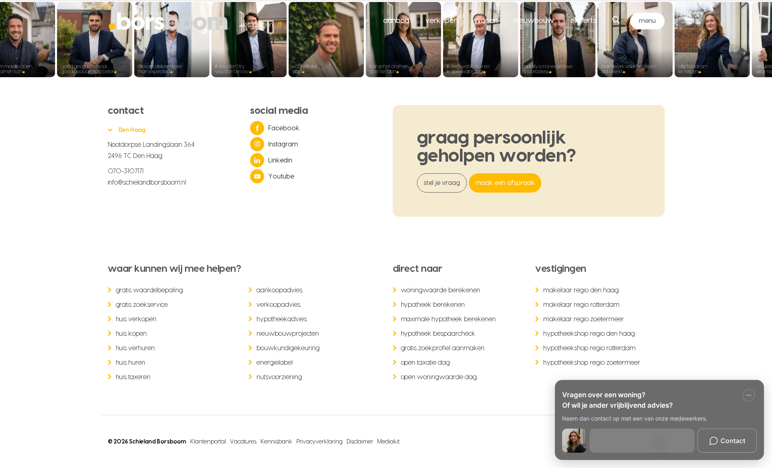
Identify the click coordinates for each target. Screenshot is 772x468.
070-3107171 (126, 171)
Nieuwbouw (534, 20)
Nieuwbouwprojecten (288, 333)
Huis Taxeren (133, 377)
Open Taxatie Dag (425, 362)
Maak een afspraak (505, 183)
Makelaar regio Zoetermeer (583, 319)
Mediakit (388, 442)
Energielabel (275, 362)
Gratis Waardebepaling (149, 290)
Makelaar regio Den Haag (581, 290)
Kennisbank (276, 442)
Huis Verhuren (135, 348)
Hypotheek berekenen (433, 305)
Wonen (486, 20)
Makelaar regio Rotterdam (581, 305)
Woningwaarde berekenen (440, 290)
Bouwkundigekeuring (288, 348)
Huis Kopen (131, 333)
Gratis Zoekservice (142, 305)
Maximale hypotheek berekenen (448, 319)
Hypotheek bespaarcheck (438, 333)
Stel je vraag (442, 183)
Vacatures (243, 442)
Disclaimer (360, 442)
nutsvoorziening (279, 377)
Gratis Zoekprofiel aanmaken (443, 348)
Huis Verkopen (136, 319)
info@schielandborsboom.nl (147, 182)
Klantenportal (208, 442)
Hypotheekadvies (282, 319)
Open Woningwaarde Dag (439, 377)
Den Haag (132, 130)
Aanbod (396, 20)
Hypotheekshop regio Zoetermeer (591, 362)
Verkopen (441, 20)
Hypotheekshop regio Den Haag (589, 333)
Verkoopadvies (278, 305)
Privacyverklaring (319, 442)
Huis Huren (131, 362)
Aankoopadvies (279, 290)
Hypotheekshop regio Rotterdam (589, 348)
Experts (583, 20)
